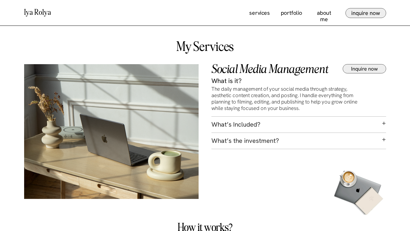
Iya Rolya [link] (37, 12)
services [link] (259, 12)
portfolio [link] (291, 12)
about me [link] (325, 16)
